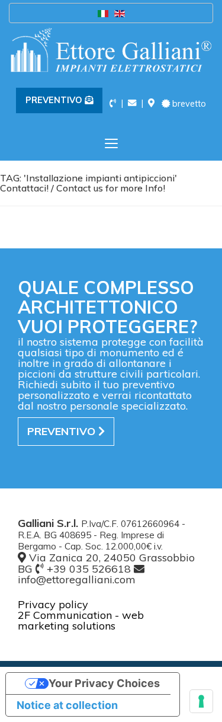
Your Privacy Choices (104, 683)
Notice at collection (67, 705)
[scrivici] (132, 103)
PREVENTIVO (55, 100)
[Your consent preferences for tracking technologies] (201, 701)
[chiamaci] (113, 103)
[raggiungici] (151, 103)
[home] (111, 50)
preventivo (62, 431)
